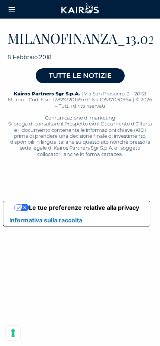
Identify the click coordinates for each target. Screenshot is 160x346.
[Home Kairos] (80, 9)
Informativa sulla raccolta (45, 220)
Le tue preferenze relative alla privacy (84, 207)
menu (11, 9)
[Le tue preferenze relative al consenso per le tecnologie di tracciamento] (13, 333)
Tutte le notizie (80, 76)
